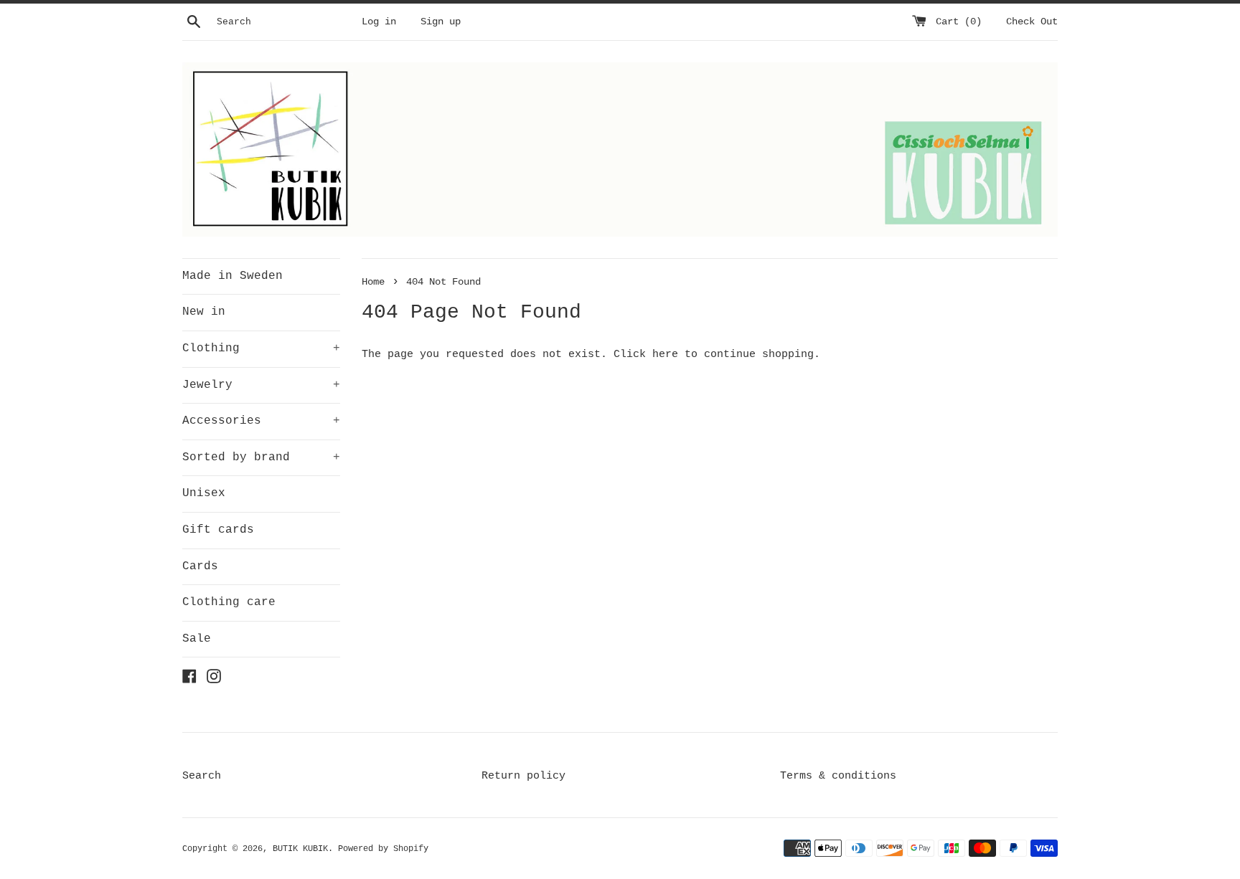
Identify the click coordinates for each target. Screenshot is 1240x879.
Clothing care (229, 602)
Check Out (1032, 21)
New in (203, 311)
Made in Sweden (232, 276)
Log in (379, 21)
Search (201, 776)
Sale (196, 638)
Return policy (523, 776)
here (665, 354)
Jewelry (261, 385)
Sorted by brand (261, 457)
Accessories (261, 420)
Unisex (203, 493)
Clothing (261, 348)
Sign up (441, 21)
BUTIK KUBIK (300, 849)
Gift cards (218, 529)
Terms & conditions (838, 776)
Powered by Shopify (383, 849)
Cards (200, 566)
